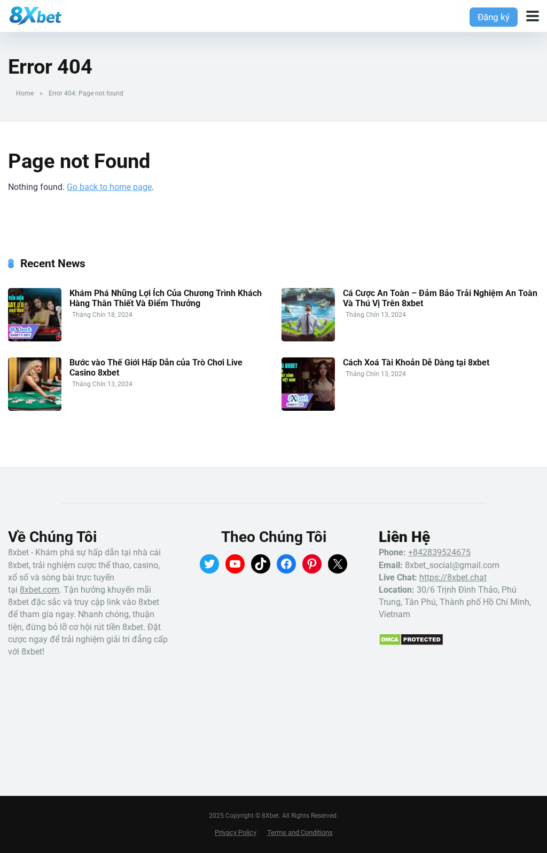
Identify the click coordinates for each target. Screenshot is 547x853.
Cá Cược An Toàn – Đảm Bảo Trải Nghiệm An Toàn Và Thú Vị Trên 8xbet (440, 298)
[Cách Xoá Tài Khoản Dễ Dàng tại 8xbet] (308, 408)
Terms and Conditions (300, 832)
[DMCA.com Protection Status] (411, 643)
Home (25, 93)
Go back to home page (109, 187)
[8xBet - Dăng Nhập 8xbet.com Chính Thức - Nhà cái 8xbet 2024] (35, 15)
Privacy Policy (235, 832)
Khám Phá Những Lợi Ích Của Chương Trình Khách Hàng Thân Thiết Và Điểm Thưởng (165, 298)
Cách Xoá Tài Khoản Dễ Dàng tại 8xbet (416, 362)
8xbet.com (39, 590)
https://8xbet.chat (453, 577)
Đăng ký (494, 17)
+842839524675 (439, 552)
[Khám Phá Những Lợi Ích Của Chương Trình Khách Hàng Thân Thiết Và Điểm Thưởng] (34, 338)
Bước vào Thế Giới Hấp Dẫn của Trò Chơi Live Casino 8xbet (156, 367)
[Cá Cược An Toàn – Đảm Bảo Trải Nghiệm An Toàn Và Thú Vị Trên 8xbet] (308, 338)
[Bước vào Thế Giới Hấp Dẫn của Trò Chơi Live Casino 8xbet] (34, 408)
